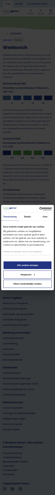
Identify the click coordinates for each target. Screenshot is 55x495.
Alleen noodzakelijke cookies (27, 284)
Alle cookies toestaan (27, 265)
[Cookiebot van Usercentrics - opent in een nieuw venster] (39, 209)
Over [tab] (45, 216)
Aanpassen (25, 274)
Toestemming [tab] (10, 216)
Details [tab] (27, 216)
